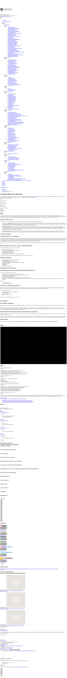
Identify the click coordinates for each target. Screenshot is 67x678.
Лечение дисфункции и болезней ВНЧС (15, 179)
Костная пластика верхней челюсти (14, 84)
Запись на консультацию (32, 197)
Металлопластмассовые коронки (13, 67)
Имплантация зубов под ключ (13, 28)
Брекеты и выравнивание (8, 91)
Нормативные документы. (20, 650)
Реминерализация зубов (12, 147)
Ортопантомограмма (11, 166)
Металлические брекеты (12, 96)
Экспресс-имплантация (12, 49)
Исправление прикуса (12, 93)
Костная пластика (11, 85)
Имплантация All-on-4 (12, 34)
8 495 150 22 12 (3, 640)
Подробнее (2, 499)
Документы (9, 21)
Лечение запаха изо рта (12, 141)
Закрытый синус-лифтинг (12, 83)
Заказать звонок (8, 16)
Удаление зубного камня (12, 136)
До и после (4, 183)
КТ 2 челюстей (10, 168)
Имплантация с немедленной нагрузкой (15, 48)
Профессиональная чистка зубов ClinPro (15, 148)
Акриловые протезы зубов (12, 63)
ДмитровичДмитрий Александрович (4, 412)
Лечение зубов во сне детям (13, 113)
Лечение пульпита (11, 129)
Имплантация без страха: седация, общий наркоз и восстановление (11, 590)
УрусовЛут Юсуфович (2, 434)
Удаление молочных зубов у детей (14, 116)
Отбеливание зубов (11, 149)
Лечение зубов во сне (11, 156)
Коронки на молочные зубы (13, 124)
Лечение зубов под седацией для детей (14, 119)
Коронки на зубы (11, 64)
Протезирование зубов (12, 59)
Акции (3, 182)
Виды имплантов (11, 37)
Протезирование (7, 57)
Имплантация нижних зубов (13, 55)
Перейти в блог (3, 629)
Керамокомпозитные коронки (13, 70)
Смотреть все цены (3, 397)
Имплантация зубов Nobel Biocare (14, 39)
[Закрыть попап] (1, 501)
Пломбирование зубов (12, 138)
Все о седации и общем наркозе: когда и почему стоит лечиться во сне (12, 608)
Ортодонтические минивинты (13, 105)
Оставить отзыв (3, 535)
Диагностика (6, 160)
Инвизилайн (10, 103)
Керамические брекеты (12, 98)
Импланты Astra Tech (11, 40)
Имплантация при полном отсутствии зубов (15, 54)
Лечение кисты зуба (11, 131)
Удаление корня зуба (11, 79)
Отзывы (5, 21)
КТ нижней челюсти (11, 167)
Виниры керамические (12, 89)
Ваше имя (4, 662)
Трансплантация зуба (11, 29)
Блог (3, 184)
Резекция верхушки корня (12, 80)
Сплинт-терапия (11, 94)
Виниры (5, 86)
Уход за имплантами (11, 32)
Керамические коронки (12, 68)
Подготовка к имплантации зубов (14, 31)
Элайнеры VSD (10, 104)
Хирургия (10, 77)
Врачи (12, 645)
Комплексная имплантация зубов (13, 51)
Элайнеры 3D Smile (11, 101)
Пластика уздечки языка (12, 82)
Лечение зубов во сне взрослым (13, 159)
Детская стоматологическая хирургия (14, 120)
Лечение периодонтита (12, 130)
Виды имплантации (11, 46)
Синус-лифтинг (11, 52)
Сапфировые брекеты (11, 99)
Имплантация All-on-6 (12, 35)
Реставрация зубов (11, 139)
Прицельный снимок (11, 165)
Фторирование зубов (11, 121)
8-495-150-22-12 (3, 16)
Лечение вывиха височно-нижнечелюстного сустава (17, 178)
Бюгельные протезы (11, 61)
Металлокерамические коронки (13, 66)
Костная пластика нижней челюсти (14, 45)
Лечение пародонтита (12, 135)
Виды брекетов (10, 95)
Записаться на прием (3, 187)
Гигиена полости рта (7, 142)
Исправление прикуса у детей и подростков (15, 122)
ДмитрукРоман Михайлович (3, 427)
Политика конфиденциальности (30, 650)
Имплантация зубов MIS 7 (12, 43)
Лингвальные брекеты (12, 97)
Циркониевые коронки (12, 69)
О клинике (4, 20)
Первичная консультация (12, 163)
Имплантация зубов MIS (12, 41)
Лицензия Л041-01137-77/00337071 (6, 648)
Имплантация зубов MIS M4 (13, 42)
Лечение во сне (6, 154)
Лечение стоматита (11, 133)
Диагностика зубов (11, 162)
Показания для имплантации (13, 53)
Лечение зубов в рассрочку (12, 153)
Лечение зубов (6, 125)
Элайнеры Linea (11, 106)
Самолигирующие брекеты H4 (13, 108)
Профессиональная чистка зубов (13, 144)
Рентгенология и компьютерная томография (15, 169)
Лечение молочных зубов (12, 117)
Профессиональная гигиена (13, 145)
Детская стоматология (12, 112)
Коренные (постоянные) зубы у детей (14, 123)
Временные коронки (11, 71)
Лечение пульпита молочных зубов (14, 114)
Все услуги (2, 569)
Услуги (3, 22)
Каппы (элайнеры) (11, 100)
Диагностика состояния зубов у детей (14, 164)
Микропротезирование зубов (13, 72)
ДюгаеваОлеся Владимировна (4, 420)
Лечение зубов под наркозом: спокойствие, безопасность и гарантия (11, 625)
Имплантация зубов (11, 27)
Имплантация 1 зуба (11, 47)
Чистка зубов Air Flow (12, 146)
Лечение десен (10, 132)
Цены (3, 181)
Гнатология (6, 171)
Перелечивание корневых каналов (14, 140)
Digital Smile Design (11, 170)
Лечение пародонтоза (11, 134)
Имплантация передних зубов (13, 56)
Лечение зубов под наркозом (13, 157)
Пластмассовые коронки (12, 65)
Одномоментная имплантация (13, 50)
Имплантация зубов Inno (12, 38)
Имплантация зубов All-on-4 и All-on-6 (14, 33)
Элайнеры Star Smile (11, 102)
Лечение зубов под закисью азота (13, 158)
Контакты (4, 185)
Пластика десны (11, 81)
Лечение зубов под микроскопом (13, 137)
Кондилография (11, 176)
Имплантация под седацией (13, 30)
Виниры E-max (10, 90)
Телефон (3, 663)
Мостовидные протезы (12, 62)
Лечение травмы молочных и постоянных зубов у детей (17, 115)
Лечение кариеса (11, 128)
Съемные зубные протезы (12, 60)
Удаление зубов (10, 78)
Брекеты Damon (11, 107)
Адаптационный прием (12, 118)
